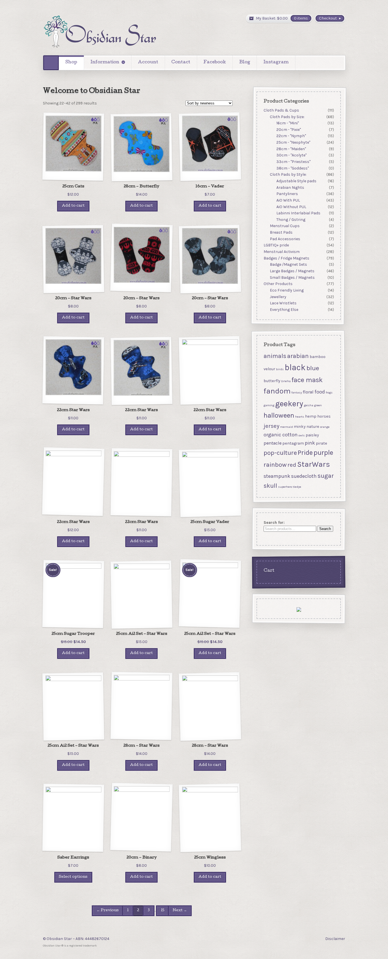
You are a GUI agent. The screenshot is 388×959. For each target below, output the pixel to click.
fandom (276, 391)
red (291, 464)
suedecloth (303, 476)
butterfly (271, 380)
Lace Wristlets (283, 303)
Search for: (273, 522)
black (294, 367)
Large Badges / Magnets (292, 271)
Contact (180, 62)
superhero (285, 487)
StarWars (313, 464)
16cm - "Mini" (287, 123)
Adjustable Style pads (296, 181)
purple (323, 453)
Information (104, 62)
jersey (271, 425)
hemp (310, 416)
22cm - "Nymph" (291, 136)
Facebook (214, 62)
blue (312, 368)
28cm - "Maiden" (291, 148)
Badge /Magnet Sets (288, 264)
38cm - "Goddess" (292, 168)
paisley (312, 435)
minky (299, 426)
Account (148, 62)
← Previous (108, 910)
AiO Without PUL (291, 206)
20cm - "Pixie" (288, 129)
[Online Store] (100, 31)
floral (308, 392)
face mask (306, 380)
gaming (268, 405)
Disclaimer (335, 938)
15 (162, 910)
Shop (71, 62)
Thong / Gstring (290, 219)
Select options (73, 877)
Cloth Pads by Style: (288, 174)
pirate (321, 443)
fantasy (296, 392)
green (318, 405)
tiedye (297, 487)
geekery (289, 403)
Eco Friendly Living (287, 290)
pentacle (272, 443)
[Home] (51, 62)
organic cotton (280, 435)
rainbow (274, 464)
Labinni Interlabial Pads (298, 213)
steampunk (276, 476)
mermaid (286, 427)
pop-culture (280, 453)
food (319, 392)
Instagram (276, 62)
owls (301, 435)
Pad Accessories (285, 238)
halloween (278, 415)
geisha (308, 405)
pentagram (293, 443)
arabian (297, 355)
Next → (180, 910)
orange (324, 427)
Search (325, 529)
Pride (304, 453)
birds (279, 369)
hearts (299, 416)
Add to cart (73, 206)
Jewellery (278, 296)
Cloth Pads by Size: (287, 116)
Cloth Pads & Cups (281, 110)
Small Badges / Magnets (292, 277)
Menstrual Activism (281, 251)
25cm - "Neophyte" (293, 142)
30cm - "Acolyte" (291, 155)
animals (274, 355)
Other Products (277, 283)
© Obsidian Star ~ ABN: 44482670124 (76, 938)
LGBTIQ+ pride (276, 245)
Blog (244, 62)
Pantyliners (287, 193)
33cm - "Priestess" (293, 161)
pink (309, 443)
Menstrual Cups (285, 226)
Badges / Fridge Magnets (286, 258)
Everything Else (284, 309)
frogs (329, 392)
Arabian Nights (290, 187)
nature (312, 426)
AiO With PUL (288, 200)
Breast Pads (281, 232)
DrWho (285, 381)
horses (323, 416)
